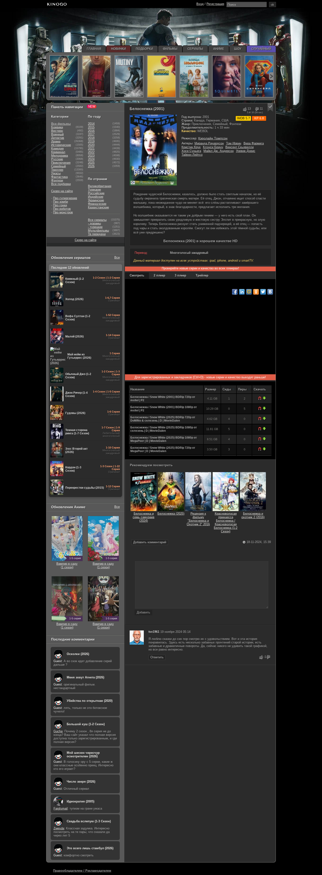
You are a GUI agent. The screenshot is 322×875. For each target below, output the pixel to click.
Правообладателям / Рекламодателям (82, 870)
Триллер (57, 170)
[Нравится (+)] (261, 657)
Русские (57, 159)
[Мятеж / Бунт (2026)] (129, 76)
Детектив (57, 138)
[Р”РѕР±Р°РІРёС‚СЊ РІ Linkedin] (242, 292)
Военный (57, 134)
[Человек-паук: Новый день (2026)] (96, 76)
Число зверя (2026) (81, 781)
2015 (91, 127)
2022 (91, 152)
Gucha (58, 731)
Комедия (57, 148)
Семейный (58, 166)
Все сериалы (97, 220)
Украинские (96, 200)
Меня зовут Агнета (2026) (85, 677)
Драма (55, 141)
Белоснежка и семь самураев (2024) (143, 517)
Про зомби (60, 201)
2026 (91, 166)
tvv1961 (154, 632)
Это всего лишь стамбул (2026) (90, 848)
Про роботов (62, 209)
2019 (91, 141)
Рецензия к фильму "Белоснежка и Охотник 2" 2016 (198, 519)
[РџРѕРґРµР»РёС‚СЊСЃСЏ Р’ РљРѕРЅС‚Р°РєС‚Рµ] (270, 292)
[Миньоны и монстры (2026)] (161, 76)
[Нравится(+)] (244, 109)
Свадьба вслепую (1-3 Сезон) (89, 821)
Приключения (60, 162)
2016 (91, 131)
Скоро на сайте (62, 191)
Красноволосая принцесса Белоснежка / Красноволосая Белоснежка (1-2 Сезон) (225, 522)
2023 (91, 155)
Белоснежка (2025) (170, 513)
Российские (96, 193)
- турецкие (95, 227)
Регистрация (215, 4)
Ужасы (56, 173)
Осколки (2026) (78, 654)
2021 (91, 148)
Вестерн (57, 131)
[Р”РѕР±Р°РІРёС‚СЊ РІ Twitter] (263, 292)
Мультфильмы (98, 230)
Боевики (57, 127)
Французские (97, 204)
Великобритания (99, 186)
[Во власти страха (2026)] (63, 76)
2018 (91, 138)
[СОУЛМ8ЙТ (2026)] (226, 76)
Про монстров (63, 212)
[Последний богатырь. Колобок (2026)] (194, 76)
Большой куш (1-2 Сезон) (86, 724)
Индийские (95, 196)
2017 (91, 134)
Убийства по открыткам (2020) (89, 701)
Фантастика (59, 177)
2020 (91, 145)
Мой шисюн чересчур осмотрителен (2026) (83, 754)
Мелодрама (59, 155)
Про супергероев (65, 198)
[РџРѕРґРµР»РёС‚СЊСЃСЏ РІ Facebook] (235, 292)
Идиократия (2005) (80, 801)
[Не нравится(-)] (256, 109)
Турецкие (94, 189)
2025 (91, 162)
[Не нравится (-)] (268, 657)
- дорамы (94, 223)
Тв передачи (97, 234)
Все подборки (61, 184)
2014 (91, 123)
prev (51, 76)
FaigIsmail (61, 808)
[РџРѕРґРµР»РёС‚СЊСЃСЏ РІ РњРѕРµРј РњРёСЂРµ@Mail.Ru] (249, 292)
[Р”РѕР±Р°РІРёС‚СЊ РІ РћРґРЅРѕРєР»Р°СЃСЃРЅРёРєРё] (256, 292)
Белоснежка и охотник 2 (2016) (252, 515)
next (271, 76)
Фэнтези (57, 180)
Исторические (61, 145)
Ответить (157, 657)
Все (117, 257)
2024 (91, 159)
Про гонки (60, 205)
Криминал (58, 152)
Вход (200, 4)
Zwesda (59, 828)
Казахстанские (98, 207)
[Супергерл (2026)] (259, 76)
